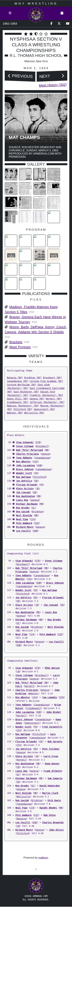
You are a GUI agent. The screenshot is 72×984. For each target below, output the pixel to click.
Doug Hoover (52, 763)
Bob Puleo (50, 815)
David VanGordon (50, 785)
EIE (37, 523)
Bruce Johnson (24, 469)
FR (36, 473)
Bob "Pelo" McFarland (29, 450)
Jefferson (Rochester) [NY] (47, 402)
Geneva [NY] (37, 398)
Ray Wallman (23, 477)
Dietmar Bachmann (27, 504)
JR (37, 488)
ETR (38, 442)
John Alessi (56, 829)
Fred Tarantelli (52, 726)
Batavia (21, 818)
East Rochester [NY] (26, 391)
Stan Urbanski (24, 442)
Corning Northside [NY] (21, 384)
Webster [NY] (15, 412)
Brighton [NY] (33, 377)
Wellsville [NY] (34, 412)
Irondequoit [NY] (17, 402)
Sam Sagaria (55, 778)
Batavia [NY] (15, 377)
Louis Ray (22, 500)
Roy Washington (25, 496)
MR (47, 450)
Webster (33, 693)
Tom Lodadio (49, 697)
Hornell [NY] (54, 398)
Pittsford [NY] (23, 409)
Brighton (37, 511)
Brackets (15, 342)
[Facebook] (51, 23)
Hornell (29, 686)
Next (44, 76)
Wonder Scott (24, 473)
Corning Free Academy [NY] (46, 381)
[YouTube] (67, 23)
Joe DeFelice (24, 480)
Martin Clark (50, 793)
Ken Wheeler (23, 461)
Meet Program (20, 347)
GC (33, 507)
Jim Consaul (23, 492)
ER (36, 480)
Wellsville (23, 796)
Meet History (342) (53, 85)
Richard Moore (24, 527)
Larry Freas (51, 756)
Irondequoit (33, 708)
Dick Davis (54, 800)
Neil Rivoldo (24, 515)
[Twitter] (59, 23)
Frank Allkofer (53, 771)
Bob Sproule (55, 741)
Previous (22, 76)
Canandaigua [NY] (17, 381)
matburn (43, 857)
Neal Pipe (22, 519)
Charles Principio (27, 454)
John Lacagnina (25, 465)
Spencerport (32, 723)
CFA (35, 461)
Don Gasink (22, 511)
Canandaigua (42, 457)
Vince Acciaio (24, 488)
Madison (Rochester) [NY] (23, 405)
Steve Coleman (24, 446)
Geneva (46, 454)
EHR (40, 465)
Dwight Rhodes (48, 807)
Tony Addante (24, 457)
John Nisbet (53, 712)
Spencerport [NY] (44, 409)
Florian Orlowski (27, 484)
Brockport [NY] (52, 377)
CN (18, 671)
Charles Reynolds (53, 822)
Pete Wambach (24, 523)
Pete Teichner (51, 749)
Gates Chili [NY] (17, 398)
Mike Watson (52, 668)
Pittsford (39, 477)
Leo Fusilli (23, 530)
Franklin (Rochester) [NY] (46, 395)
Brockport (42, 446)
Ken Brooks (22, 507)
